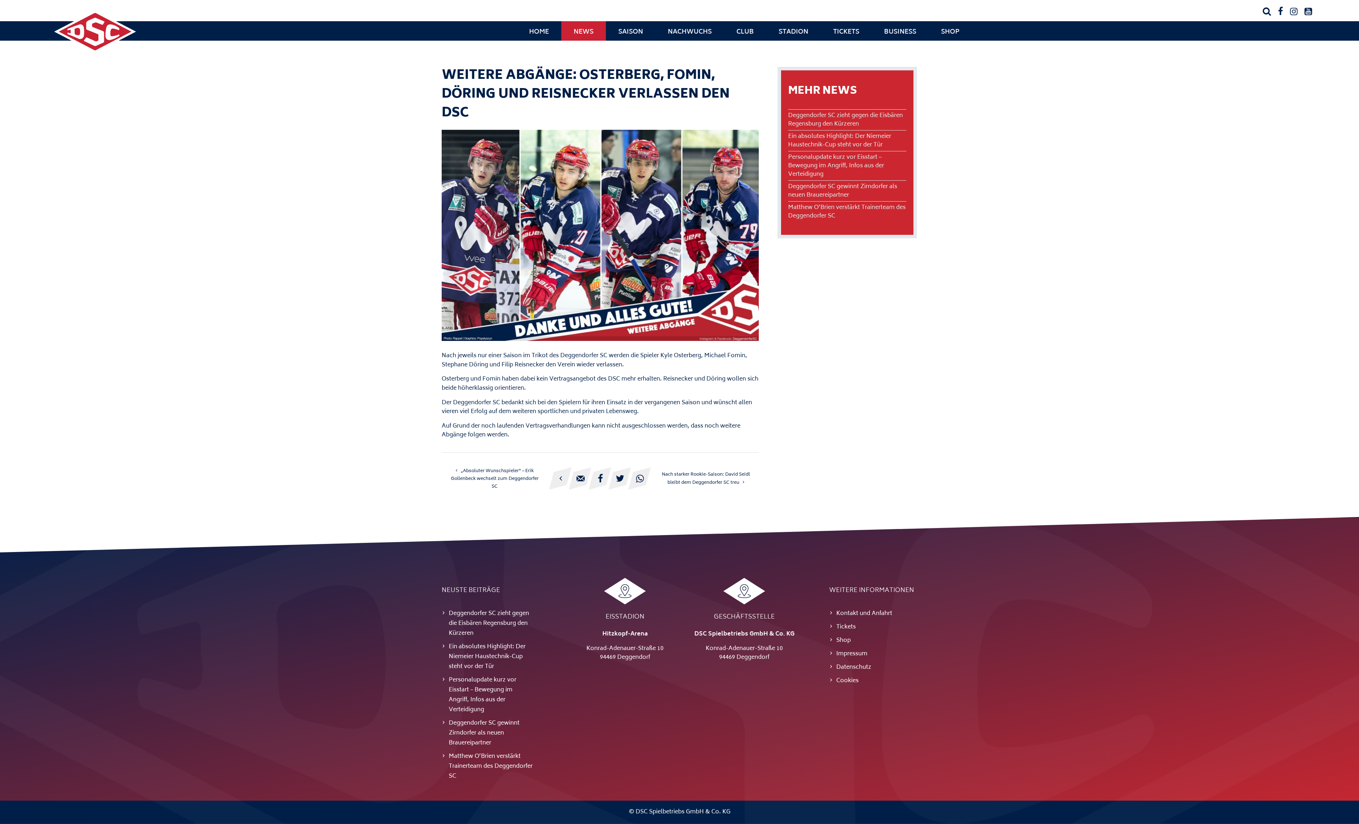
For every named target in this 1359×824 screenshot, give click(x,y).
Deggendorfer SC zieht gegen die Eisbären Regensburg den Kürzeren (845, 120)
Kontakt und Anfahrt (864, 614)
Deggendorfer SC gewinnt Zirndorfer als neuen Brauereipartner (842, 191)
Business (900, 32)
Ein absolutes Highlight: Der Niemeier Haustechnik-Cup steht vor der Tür (839, 141)
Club (745, 32)
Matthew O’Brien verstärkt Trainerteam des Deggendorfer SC (847, 212)
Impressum (851, 654)
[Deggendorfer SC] (95, 51)
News (584, 32)
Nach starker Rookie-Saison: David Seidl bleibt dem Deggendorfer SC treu (706, 479)
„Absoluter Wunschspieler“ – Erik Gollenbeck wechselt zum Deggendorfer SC (495, 479)
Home (539, 32)
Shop (950, 32)
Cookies (847, 681)
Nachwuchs (690, 32)
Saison (630, 32)
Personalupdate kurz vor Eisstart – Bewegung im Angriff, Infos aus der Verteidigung (836, 165)
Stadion (793, 32)
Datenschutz (853, 667)
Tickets (846, 32)
